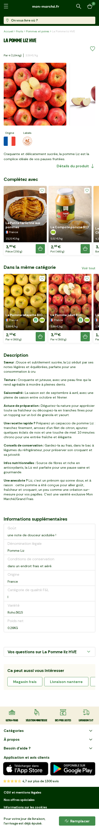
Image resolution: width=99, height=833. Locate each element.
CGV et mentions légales (22, 792)
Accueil (8, 31)
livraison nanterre (66, 681)
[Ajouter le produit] (40, 248)
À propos (12, 739)
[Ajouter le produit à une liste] (92, 49)
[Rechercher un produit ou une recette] (78, 6)
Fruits (19, 31)
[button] (25, 220)
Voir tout (88, 268)
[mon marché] (49, 6)
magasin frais (25, 681)
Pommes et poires (37, 31)
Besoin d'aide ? (17, 748)
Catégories (14, 730)
